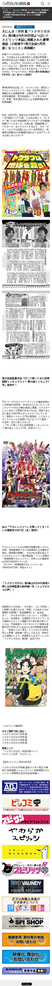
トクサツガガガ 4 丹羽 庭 (14, 743)
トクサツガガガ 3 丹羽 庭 (14, 740)
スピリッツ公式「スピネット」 (17, 754)
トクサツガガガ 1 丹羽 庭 (14, 734)
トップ (5, 10)
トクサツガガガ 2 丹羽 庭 (14, 737)
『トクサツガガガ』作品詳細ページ (20, 751)
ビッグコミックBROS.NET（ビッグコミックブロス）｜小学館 (16, 3)
